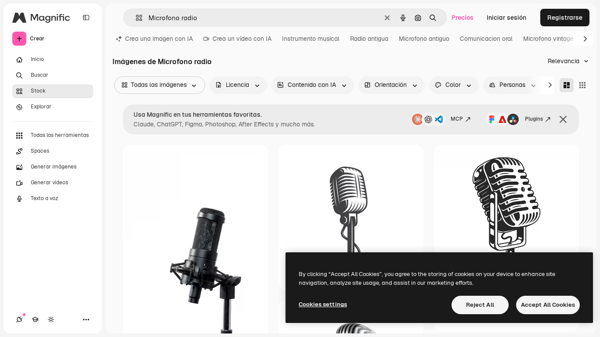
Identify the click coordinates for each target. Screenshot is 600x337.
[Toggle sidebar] (86, 18)
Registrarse (564, 18)
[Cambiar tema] (51, 319)
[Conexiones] (19, 319)
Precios (462, 18)
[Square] (582, 85)
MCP (457, 118)
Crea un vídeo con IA (242, 39)
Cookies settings (323, 304)
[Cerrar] (563, 119)
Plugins (534, 118)
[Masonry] (567, 85)
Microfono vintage (548, 39)
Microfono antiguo (424, 39)
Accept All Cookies (548, 304)
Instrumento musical (311, 39)
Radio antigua (369, 39)
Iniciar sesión (506, 18)
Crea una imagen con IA (159, 39)
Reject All (480, 304)
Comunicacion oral (486, 39)
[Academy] (35, 319)
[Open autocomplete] (135, 17)
